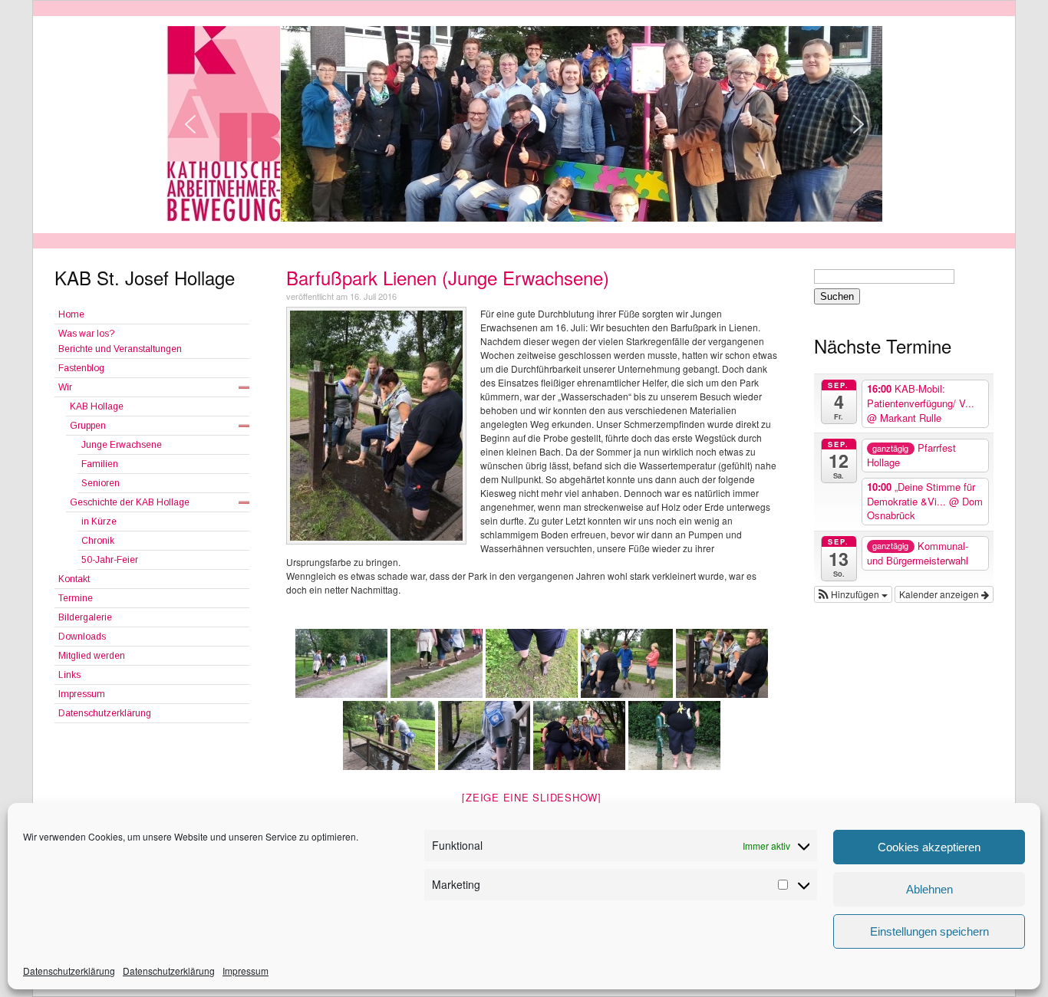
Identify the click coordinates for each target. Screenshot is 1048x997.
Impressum (245, 970)
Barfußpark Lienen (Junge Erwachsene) (447, 277)
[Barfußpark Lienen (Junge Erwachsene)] (376, 426)
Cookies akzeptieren (929, 847)
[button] (853, 594)
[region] (524, 124)
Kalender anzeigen (940, 594)
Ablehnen (929, 889)
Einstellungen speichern (929, 931)
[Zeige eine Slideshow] (531, 797)
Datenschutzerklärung (69, 970)
